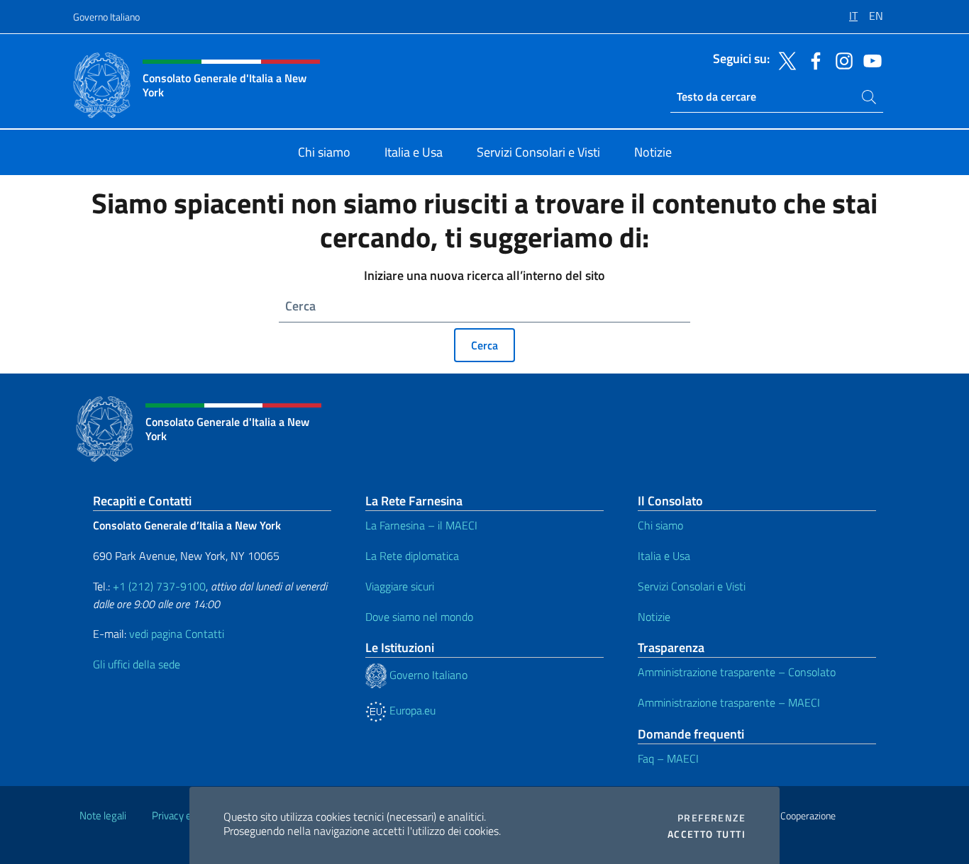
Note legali (102, 815)
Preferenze (711, 818)
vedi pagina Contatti (176, 633)
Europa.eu (411, 710)
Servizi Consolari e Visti (692, 586)
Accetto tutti (707, 834)
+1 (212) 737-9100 (159, 586)
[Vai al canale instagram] (840, 59)
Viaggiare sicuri (399, 586)
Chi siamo (660, 525)
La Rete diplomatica (412, 555)
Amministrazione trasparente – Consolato (737, 671)
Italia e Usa (664, 555)
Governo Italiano (106, 16)
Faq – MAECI (668, 758)
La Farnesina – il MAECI (421, 525)
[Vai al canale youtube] (869, 59)
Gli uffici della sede (136, 664)
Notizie (654, 616)
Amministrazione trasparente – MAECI (729, 702)
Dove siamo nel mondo (419, 616)
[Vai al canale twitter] (784, 59)
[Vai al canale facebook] (812, 59)
